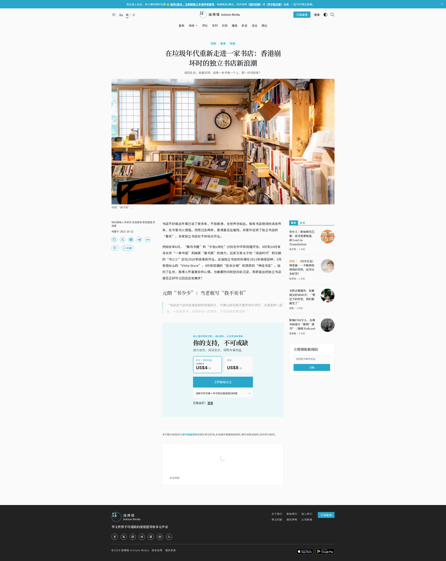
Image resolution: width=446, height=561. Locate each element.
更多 (302, 222)
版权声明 (292, 519)
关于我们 (277, 513)
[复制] (114, 239)
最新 (293, 222)
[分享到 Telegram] (139, 239)
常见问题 (277, 519)
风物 (213, 43)
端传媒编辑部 (189, 434)
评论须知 (174, 478)
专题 (232, 43)
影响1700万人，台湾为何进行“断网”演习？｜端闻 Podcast (302, 324)
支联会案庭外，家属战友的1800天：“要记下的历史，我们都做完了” (302, 297)
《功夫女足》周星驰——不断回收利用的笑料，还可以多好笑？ (302, 267)
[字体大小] (121, 15)
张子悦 (292, 249)
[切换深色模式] (324, 15)
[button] (191, 25)
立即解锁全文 (223, 382)
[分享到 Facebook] (131, 239)
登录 (210, 403)
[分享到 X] (122, 239)
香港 (223, 43)
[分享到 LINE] (148, 239)
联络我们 (292, 513)
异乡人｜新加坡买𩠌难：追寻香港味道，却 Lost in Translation (301, 238)
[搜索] (331, 15)
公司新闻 (306, 519)
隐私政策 (157, 550)
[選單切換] (196, 25)
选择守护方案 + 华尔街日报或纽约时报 (216, 393)
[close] (442, 4)
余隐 (291, 308)
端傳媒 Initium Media (135, 550)
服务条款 (170, 550)
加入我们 (306, 513)
